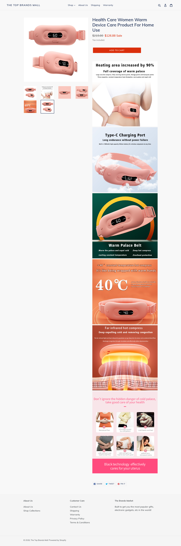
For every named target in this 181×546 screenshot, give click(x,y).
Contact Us (75, 506)
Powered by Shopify (57, 540)
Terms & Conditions (80, 522)
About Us (28, 506)
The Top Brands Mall (23, 5)
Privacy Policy (77, 518)
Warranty (75, 514)
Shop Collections (31, 510)
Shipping (74, 510)
